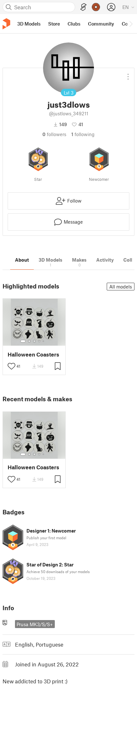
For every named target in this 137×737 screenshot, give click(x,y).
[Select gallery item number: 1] (22, 341)
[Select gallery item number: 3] (34, 341)
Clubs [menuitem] (74, 24)
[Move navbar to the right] (130, 23)
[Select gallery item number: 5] (44, 341)
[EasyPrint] (83, 7)
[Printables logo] (6, 23)
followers (54, 134)
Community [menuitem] (101, 24)
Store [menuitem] (54, 24)
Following (83, 134)
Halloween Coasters (33, 354)
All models (120, 286)
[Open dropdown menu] (128, 74)
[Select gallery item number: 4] (39, 341)
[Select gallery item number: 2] (29, 341)
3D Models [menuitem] (28, 24)
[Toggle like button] (11, 366)
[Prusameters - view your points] (96, 7)
